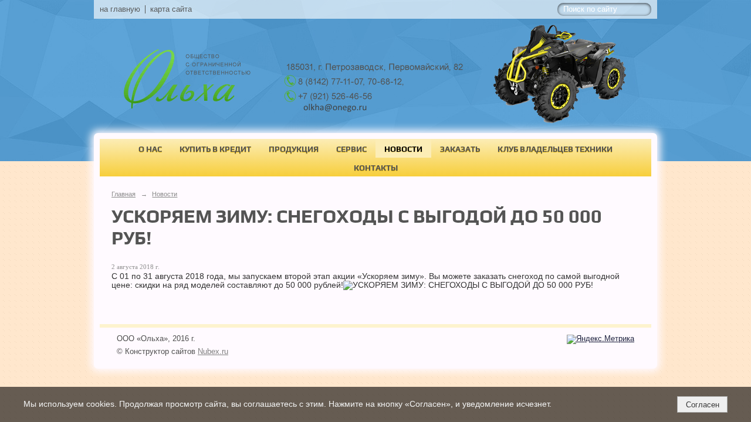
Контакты (376, 167)
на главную (120, 9)
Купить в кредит (215, 149)
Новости (403, 149)
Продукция (294, 149)
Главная (123, 194)
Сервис (351, 149)
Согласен (702, 404)
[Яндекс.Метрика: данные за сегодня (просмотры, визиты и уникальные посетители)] (600, 339)
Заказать (460, 149)
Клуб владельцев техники (555, 149)
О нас (150, 149)
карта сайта (171, 9)
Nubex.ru (213, 352)
